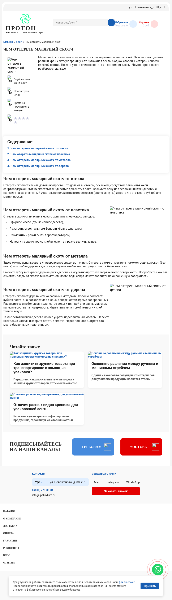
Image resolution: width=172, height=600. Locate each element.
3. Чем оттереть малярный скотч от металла (39, 160)
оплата (8, 533)
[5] (15, 123)
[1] (15, 119)
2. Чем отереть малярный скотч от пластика (38, 154)
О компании (12, 518)
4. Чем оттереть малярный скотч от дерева (38, 166)
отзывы (9, 562)
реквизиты (11, 548)
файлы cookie (127, 582)
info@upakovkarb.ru (43, 495)
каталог (9, 511)
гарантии (10, 540)
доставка (10, 526)
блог (6, 555)
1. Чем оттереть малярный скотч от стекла (37, 148)
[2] (19, 119)
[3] (23, 119)
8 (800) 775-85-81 (42, 490)
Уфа (37, 482)
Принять (150, 586)
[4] (27, 119)
